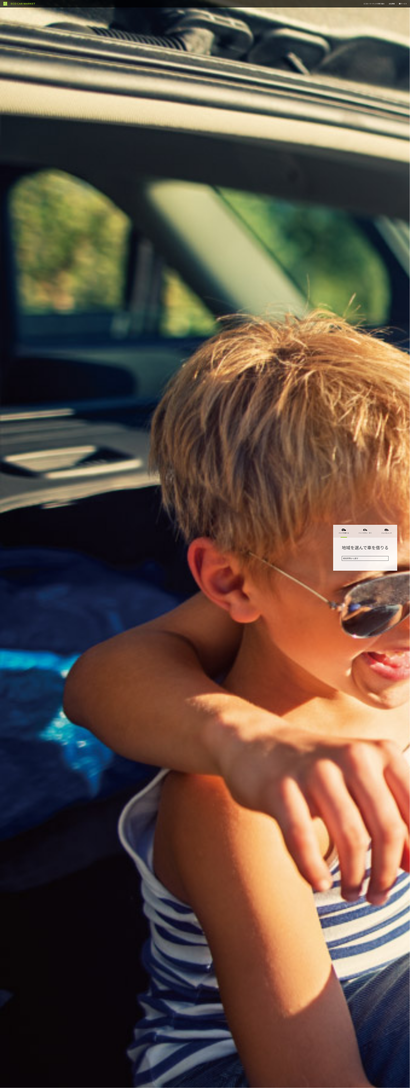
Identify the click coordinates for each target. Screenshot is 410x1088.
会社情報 (392, 4)
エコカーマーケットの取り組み (374, 4)
